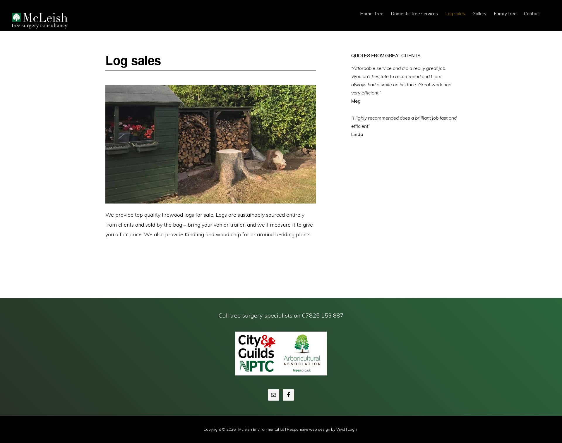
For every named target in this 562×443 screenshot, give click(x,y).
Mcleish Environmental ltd (41, 19)
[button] (547, 9)
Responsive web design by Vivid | (317, 429)
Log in (353, 429)
